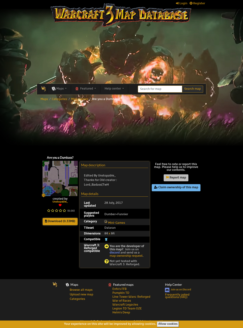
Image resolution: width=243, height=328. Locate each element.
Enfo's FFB (119, 289)
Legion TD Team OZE (127, 309)
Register (198, 3)
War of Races (121, 301)
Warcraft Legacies (125, 305)
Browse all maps (81, 290)
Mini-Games (79, 99)
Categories (59, 99)
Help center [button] (113, 89)
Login (183, 3)
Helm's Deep (121, 312)
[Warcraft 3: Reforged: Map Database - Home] (121, 15)
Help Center (173, 284)
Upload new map (81, 294)
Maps (44, 99)
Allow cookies (168, 324)
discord (115, 253)
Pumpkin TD (120, 293)
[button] (59, 89)
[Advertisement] (121, 127)
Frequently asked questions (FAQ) (177, 296)
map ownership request (126, 256)
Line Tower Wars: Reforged (131, 297)
